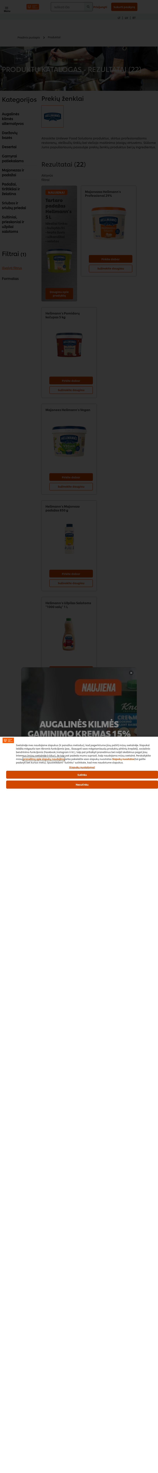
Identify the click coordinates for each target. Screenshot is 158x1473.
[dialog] (79, 1104)
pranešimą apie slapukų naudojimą (44, 759)
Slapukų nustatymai (82, 767)
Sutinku (82, 774)
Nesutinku (82, 784)
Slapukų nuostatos (123, 759)
